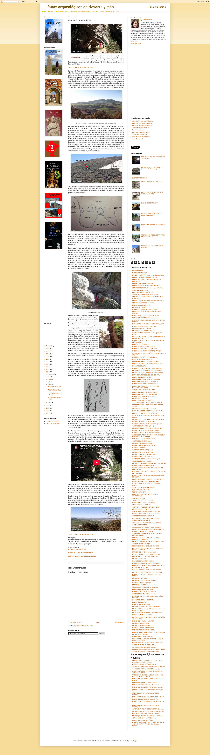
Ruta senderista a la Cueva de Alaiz (143, 292)
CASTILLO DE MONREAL (140, 525)
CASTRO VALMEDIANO (139, 578)
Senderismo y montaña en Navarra (142, 121)
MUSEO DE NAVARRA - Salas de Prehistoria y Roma (148, 275)
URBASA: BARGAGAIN (139, 492)
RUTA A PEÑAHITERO (139, 559)
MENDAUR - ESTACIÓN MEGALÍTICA (143, 346)
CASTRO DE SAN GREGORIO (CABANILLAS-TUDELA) (149, 463)
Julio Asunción (147, 20)
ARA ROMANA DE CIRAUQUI (141, 544)
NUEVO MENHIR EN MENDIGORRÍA (143, 630)
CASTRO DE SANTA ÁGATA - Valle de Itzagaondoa (147, 424)
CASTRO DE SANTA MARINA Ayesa (143, 628)
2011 (48, 410)
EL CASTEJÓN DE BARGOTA (141, 604)
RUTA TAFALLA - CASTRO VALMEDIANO (144, 580)
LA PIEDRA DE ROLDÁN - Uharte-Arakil (144, 552)
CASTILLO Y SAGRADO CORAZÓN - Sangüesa (146, 527)
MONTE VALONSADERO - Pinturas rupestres (145, 713)
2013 (48, 405)
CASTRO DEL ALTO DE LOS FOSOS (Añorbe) (146, 430)
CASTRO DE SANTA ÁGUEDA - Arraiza (144, 594)
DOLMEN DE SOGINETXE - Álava (142, 720)
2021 (48, 354)
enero (50, 402)
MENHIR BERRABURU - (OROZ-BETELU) (145, 384)
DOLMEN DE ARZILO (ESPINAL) (142, 377)
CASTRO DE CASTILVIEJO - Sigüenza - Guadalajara (148, 711)
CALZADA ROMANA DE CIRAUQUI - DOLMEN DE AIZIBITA (152, 214)
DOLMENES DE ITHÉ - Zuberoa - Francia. (144, 682)
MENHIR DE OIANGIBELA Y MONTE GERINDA (146, 563)
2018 (48, 361)
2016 (48, 367)
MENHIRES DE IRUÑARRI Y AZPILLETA (144, 357)
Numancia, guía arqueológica (141, 132)
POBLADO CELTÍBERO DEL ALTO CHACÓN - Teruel (148, 697)
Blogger (134, 741)
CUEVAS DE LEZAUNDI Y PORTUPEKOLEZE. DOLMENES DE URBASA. (146, 538)
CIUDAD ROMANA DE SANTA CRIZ (152, 182)
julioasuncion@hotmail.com (77, 549)
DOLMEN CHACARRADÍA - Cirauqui (143, 589)
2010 (48, 413)
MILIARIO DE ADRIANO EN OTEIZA (143, 600)
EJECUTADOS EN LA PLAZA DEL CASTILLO (145, 546)
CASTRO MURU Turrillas (139, 634)
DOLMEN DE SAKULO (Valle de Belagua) (144, 394)
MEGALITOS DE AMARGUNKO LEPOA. (144, 326)
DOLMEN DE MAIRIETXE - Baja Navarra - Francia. (147, 687)
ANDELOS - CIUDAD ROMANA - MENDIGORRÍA (146, 523)
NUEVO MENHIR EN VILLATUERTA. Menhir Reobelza (148, 632)
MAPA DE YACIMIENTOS (139, 178)
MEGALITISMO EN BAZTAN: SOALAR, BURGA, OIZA (148, 324)
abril (49, 382)
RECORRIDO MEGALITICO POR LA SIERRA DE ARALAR (152, 193)
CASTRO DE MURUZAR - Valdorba (142, 531)
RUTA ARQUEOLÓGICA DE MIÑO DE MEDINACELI (147, 716)
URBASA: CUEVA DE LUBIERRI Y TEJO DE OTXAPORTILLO (153, 235)
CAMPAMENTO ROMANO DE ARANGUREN (145, 481)
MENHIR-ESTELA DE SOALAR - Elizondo (144, 309)
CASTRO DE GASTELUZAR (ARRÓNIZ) (144, 454)
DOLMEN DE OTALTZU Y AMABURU (143, 621)
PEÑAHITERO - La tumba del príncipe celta (145, 556)
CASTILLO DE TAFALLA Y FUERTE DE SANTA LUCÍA (148, 529)
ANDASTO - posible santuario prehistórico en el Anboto (148, 666)
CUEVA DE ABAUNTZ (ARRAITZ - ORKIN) (144, 277)
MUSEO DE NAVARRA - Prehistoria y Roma (106, 11)
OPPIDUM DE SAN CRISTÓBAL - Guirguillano (146, 606)
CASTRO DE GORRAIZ (139, 448)
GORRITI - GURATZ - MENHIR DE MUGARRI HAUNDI (148, 649)
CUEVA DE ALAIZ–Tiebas (53, 394)
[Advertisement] (50, 286)
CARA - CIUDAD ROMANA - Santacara (143, 502)
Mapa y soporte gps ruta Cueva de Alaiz (54, 390)
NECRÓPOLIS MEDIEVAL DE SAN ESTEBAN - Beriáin (148, 541)
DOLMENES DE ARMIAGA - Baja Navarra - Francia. (147, 685)
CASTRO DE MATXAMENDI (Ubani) (143, 426)
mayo (49, 379)
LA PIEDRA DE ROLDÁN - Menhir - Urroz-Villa (146, 379)
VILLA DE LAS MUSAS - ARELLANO (143, 516)
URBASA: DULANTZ (138, 498)
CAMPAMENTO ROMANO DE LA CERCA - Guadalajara (148, 709)
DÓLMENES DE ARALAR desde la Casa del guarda (147, 565)
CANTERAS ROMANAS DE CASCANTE (144, 647)
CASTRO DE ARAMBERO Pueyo (142, 625)
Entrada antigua (119, 622)
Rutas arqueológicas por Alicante (142, 125)
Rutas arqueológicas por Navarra (142, 123)
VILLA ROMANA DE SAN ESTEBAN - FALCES (146, 511)
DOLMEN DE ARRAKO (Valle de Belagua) (144, 392)
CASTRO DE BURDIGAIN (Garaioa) (143, 465)
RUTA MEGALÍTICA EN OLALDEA (142, 330)
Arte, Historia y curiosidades (140, 128)
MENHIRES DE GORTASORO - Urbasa (144, 591)
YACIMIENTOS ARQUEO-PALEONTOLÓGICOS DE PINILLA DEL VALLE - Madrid (147, 675)
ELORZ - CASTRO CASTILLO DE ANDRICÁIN (146, 554)
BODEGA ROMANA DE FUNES (141, 509)
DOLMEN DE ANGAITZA (139, 602)
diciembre (51, 374)
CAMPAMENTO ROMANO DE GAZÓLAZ (144, 645)
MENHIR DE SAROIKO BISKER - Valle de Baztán (147, 368)
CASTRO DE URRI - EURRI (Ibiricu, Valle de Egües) (147, 428)
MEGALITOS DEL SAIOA (139, 366)
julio (49, 377)
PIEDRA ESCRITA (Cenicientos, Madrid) (144, 664)
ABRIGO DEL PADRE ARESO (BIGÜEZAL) (145, 294)
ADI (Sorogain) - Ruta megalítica (142, 359)
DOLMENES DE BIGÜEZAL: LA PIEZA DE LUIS (146, 361)
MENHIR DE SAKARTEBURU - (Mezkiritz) (144, 349)
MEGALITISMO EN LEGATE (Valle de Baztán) (145, 315)
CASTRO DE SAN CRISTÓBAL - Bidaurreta (145, 587)
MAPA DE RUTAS (47, 11)
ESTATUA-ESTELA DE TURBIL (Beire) (143, 439)
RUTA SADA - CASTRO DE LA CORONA (144, 585)
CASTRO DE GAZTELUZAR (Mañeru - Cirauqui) (146, 432)
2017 (48, 364)
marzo (50, 384)
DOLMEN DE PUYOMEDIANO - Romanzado (145, 318)
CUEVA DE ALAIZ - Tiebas (140, 290)
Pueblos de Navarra (138, 130)
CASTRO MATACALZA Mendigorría (142, 636)
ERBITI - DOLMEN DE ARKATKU (142, 615)
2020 (48, 356)
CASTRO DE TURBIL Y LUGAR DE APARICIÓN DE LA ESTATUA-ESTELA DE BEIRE (148, 435)
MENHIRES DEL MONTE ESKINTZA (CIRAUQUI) (147, 351)
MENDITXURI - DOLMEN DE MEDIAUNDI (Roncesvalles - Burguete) (144, 397)
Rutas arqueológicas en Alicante (81, 11)
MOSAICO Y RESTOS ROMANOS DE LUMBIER (146, 570)
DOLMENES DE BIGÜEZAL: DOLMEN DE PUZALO (147, 364)
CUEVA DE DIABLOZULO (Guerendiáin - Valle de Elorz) (148, 300)
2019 (48, 359)
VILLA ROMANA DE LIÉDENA (141, 520)
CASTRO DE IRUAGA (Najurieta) (142, 461)
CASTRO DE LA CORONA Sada (141, 583)
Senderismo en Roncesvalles (141, 136)
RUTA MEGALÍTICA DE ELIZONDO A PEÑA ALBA (146, 375)
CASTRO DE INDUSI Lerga (140, 623)
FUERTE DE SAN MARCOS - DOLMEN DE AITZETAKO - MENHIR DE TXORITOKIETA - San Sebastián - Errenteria (148, 724)
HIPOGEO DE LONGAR (139, 307)
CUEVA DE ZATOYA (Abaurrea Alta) (142, 283)
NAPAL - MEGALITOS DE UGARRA (142, 400)
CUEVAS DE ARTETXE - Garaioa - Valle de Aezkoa (147, 288)
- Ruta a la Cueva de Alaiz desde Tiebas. (81, 534)
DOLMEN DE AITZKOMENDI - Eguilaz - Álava (145, 699)
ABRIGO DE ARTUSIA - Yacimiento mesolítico (145, 651)
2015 (48, 369)
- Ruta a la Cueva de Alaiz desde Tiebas (81, 67)
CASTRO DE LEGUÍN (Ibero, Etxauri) (143, 452)
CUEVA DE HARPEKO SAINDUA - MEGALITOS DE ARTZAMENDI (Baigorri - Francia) (147, 661)
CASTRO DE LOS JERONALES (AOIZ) (143, 445)
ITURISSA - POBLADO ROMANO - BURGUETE (146, 514)
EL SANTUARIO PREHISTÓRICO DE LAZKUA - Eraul (148, 411)
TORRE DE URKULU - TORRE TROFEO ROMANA (147, 403)
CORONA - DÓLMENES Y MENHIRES (143, 390)
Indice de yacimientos (62, 11)
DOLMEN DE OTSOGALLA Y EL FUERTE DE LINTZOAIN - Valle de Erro (145, 387)
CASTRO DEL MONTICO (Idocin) (142, 441)
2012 (48, 408)
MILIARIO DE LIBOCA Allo (140, 568)
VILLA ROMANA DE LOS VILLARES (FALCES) (146, 507)
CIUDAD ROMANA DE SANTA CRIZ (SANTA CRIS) (147, 479)
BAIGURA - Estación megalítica (141, 328)
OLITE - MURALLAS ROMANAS (141, 505)
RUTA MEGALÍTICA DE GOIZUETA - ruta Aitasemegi (147, 372)
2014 (48, 372)
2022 (48, 351)
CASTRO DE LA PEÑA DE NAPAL (142, 457)
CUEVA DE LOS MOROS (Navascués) (143, 303)
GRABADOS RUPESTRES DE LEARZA (144, 409)
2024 (48, 349)
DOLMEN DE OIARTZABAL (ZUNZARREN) (145, 381)
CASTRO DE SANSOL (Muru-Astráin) (143, 421)
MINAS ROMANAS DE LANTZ (141, 490)
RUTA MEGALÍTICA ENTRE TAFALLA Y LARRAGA (147, 572)
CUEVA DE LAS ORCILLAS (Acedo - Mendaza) (146, 285)
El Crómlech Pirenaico (52, 421)
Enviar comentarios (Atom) (85, 625)
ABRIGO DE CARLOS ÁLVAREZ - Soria (144, 718)
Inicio (97, 622)
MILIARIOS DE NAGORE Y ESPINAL (143, 561)
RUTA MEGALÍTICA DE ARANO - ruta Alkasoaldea (147, 370)
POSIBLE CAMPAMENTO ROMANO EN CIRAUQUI (147, 643)
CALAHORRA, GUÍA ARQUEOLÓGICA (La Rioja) (146, 669)
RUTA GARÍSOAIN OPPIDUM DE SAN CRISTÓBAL (147, 612)
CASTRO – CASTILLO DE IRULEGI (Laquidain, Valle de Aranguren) (151, 168)
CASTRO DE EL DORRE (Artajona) (142, 443)
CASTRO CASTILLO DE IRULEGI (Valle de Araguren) (148, 419)
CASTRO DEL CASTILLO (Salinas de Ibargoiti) (146, 459)
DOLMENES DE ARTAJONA (149, 203)
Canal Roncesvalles (138, 139)
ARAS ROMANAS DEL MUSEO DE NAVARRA (146, 518)
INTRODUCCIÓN (137, 270)
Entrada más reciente (75, 622)
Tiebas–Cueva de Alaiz (54, 386)
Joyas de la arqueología (139, 134)
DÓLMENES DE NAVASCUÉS (141, 305)
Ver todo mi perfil (136, 43)
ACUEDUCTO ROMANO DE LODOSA (143, 487)
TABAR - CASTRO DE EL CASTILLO (143, 500)
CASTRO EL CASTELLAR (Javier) (142, 450)
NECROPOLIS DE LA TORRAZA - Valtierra (145, 413)
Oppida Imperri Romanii (53, 423)
